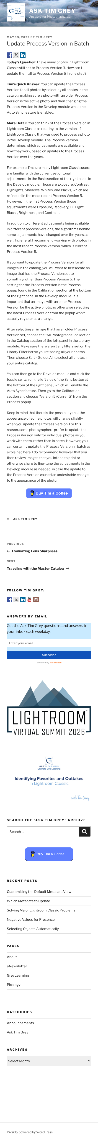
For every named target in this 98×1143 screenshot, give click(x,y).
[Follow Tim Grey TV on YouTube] (29, 599)
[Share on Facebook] (9, 55)
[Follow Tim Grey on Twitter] (16, 599)
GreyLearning (18, 975)
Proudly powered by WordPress (30, 1132)
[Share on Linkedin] (23, 55)
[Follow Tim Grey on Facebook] (9, 599)
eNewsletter (17, 966)
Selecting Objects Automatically (33, 929)
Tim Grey (44, 37)
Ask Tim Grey (52, 10)
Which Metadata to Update (28, 901)
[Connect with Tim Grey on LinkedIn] (23, 599)
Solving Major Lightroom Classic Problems (41, 910)
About (12, 957)
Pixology (14, 985)
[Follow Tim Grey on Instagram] (36, 599)
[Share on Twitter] (16, 55)
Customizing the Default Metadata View (39, 892)
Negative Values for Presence (31, 920)
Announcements (20, 1023)
